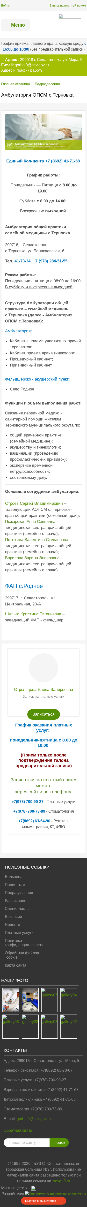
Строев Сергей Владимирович (34, 503)
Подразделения (47, 84)
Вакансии (13, 917)
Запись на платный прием (68, 5)
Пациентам (15, 885)
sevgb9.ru (61, 1181)
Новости (12, 925)
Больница (13, 877)
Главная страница (15, 84)
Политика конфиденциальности (24, 943)
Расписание (15, 901)
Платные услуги (19, 933)
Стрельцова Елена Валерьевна (43, 689)
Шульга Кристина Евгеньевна (33, 613)
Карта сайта (15, 965)
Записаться (44, 714)
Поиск (59, 1142)
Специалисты (17, 909)
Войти (5, 5)
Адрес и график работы (22, 70)
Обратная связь (18, 1130)
